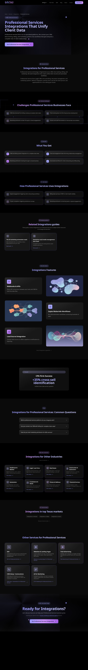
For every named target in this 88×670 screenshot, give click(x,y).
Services (10, 14)
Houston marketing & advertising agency (49, 615)
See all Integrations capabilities (43, 350)
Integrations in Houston (32, 516)
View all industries (43, 460)
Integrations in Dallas (44, 516)
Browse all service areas (43, 521)
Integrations (16, 14)
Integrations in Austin (56, 516)
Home (6, 14)
